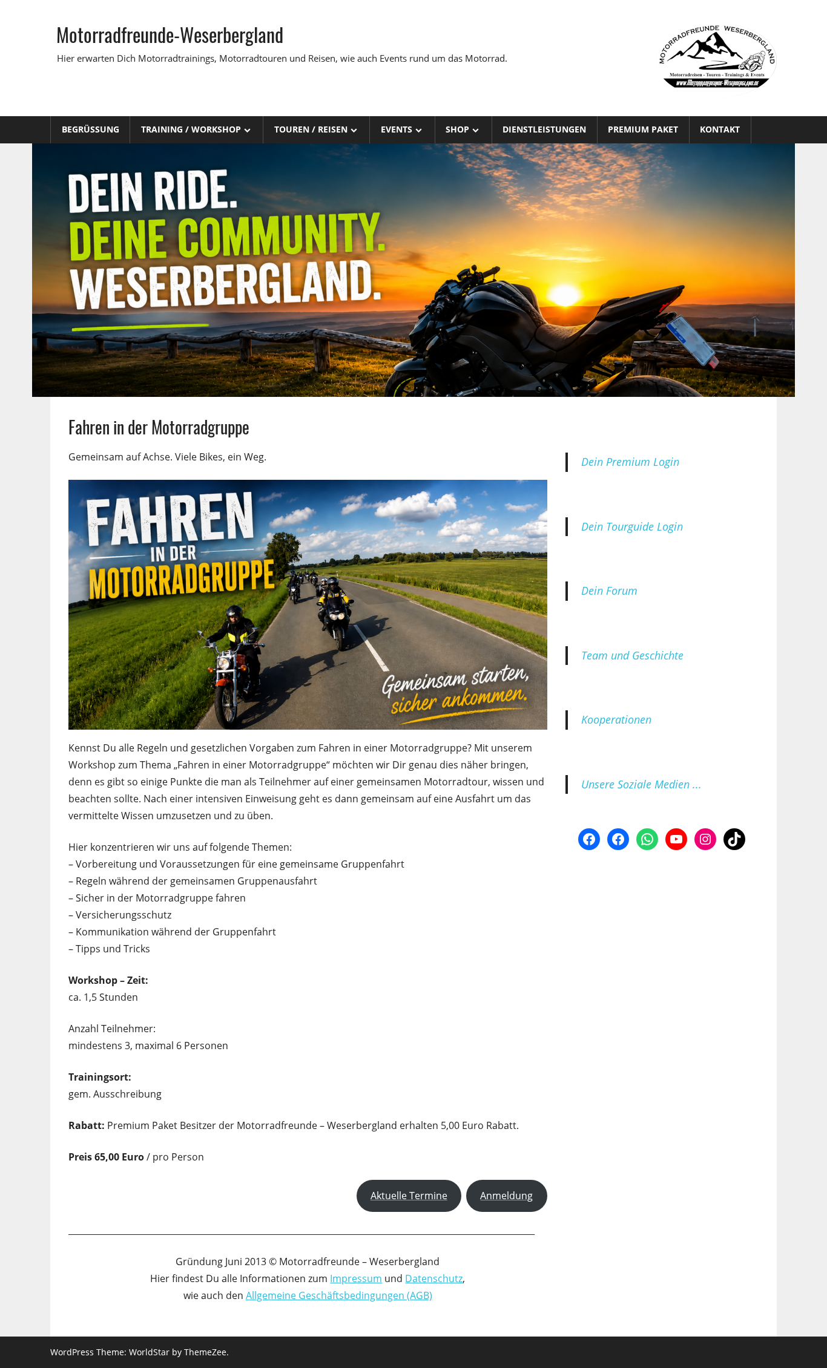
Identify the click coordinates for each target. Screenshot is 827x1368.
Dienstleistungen (544, 129)
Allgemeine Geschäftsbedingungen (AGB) (339, 1295)
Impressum (356, 1278)
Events (396, 129)
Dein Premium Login (630, 461)
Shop (457, 129)
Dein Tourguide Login (632, 526)
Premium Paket (643, 129)
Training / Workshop (191, 129)
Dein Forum (609, 590)
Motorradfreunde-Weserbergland (169, 34)
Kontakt (720, 129)
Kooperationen (616, 719)
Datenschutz (434, 1278)
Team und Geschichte (632, 655)
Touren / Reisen (311, 129)
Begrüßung (90, 129)
